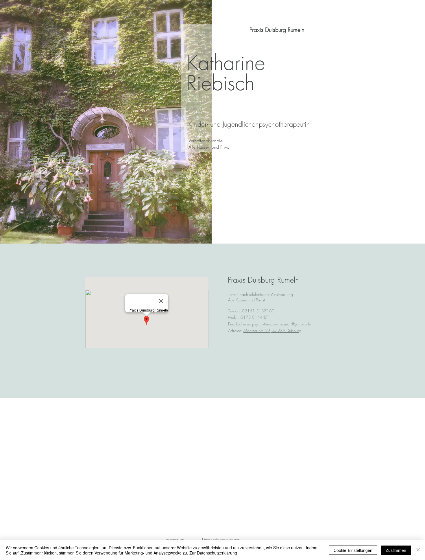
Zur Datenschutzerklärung (213, 553)
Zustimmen (396, 550)
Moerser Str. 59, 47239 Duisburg (272, 330)
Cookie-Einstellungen (353, 550)
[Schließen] (418, 550)
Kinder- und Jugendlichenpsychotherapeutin (249, 124)
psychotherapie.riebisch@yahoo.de (281, 324)
